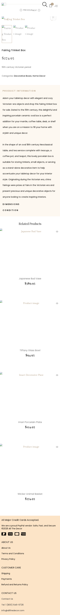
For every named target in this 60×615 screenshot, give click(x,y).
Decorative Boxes (23, 75)
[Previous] (7, 19)
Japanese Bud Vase (30, 278)
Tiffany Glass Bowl (30, 350)
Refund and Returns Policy (14, 584)
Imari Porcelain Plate (30, 422)
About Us (5, 547)
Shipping (5, 573)
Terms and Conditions (12, 553)
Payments (6, 578)
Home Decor (39, 75)
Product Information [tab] (19, 90)
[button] (56, 6)
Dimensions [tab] (11, 204)
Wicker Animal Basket (30, 494)
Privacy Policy (8, 559)
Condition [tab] (10, 210)
